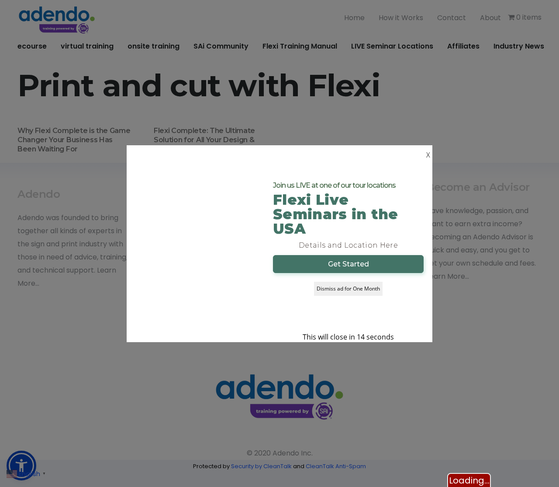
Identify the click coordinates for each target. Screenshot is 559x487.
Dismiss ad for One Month (348, 288)
